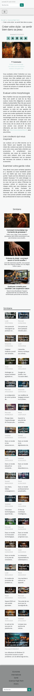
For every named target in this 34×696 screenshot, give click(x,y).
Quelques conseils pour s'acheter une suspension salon (17, 287)
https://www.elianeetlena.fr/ (18, 130)
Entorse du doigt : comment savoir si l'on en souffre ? (17, 259)
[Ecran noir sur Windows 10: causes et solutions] (17, 639)
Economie (16, 672)
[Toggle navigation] (4, 12)
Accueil (3, 20)
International (16, 675)
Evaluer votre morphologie (16, 64)
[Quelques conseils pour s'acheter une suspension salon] (17, 277)
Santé (16, 678)
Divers (16, 684)
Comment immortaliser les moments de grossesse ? (17, 231)
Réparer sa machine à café (24, 568)
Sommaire (17, 62)
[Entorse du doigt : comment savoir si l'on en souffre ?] (17, 249)
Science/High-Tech (13, 20)
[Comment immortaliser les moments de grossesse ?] (17, 220)
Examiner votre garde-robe (16, 68)
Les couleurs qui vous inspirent (16, 66)
